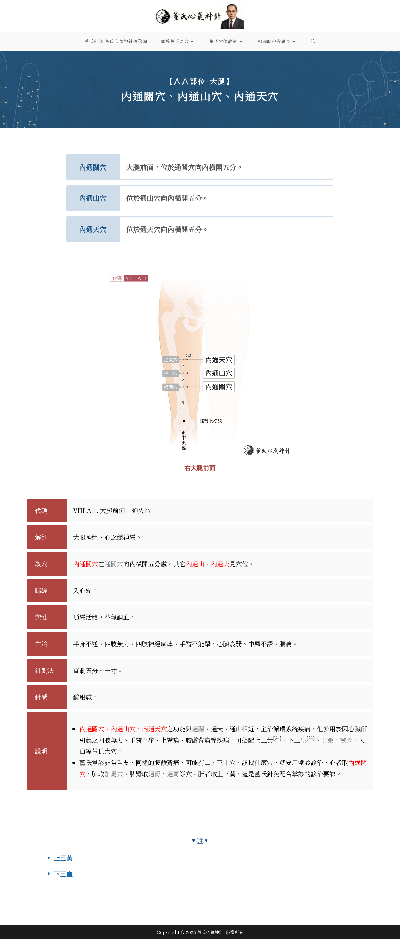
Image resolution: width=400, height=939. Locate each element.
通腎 (154, 773)
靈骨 (346, 739)
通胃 (173, 773)
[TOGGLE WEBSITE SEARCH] (313, 41)
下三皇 (63, 874)
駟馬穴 (113, 773)
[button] (200, 858)
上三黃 (63, 858)
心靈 (327, 739)
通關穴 (113, 563)
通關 (198, 728)
